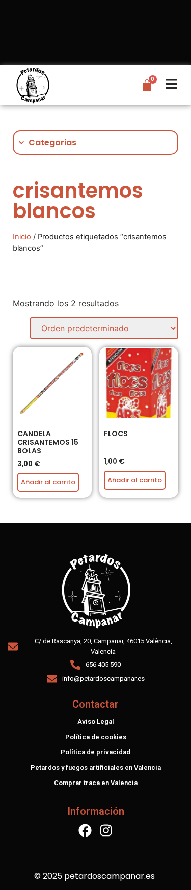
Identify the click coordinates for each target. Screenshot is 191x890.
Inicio (22, 236)
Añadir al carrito (48, 482)
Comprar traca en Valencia (96, 783)
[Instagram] (106, 830)
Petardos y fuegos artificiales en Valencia (96, 767)
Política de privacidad (95, 752)
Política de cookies (95, 737)
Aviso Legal (95, 721)
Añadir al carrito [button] (134, 480)
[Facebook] (85, 830)
